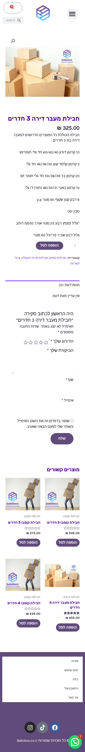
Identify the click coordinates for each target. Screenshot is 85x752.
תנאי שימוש (71, 670)
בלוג (75, 679)
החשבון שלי (71, 688)
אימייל (67, 400)
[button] (72, 14)
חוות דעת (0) (69, 285)
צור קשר (73, 697)
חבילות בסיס (57, 258)
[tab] (42, 285)
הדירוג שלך (61, 341)
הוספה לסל (49, 245)
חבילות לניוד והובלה (35, 258)
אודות (74, 661)
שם (69, 380)
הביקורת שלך (60, 350)
